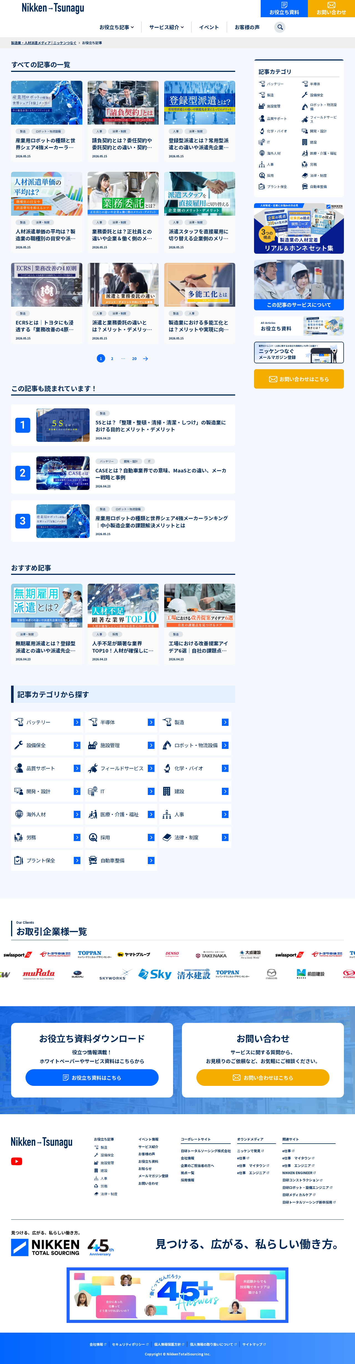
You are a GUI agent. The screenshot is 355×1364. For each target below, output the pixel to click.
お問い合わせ (148, 1183)
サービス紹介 (148, 1147)
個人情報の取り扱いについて (211, 1344)
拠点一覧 (187, 1173)
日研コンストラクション (300, 1180)
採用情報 (187, 1180)
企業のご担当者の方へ (197, 1165)
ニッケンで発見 (248, 1151)
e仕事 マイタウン (251, 1165)
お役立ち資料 (148, 1161)
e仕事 (241, 1158)
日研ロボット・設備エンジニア (305, 1187)
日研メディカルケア (297, 1195)
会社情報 (187, 1158)
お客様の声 (146, 1154)
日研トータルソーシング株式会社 (206, 1151)
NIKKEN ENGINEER (297, 1173)
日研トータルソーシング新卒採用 (307, 1202)
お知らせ (145, 1169)
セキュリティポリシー (128, 1344)
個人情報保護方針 (167, 1344)
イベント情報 (148, 1139)
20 (134, 358)
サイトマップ (252, 1344)
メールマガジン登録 (153, 1176)
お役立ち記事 (104, 1139)
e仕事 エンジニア (251, 1173)
